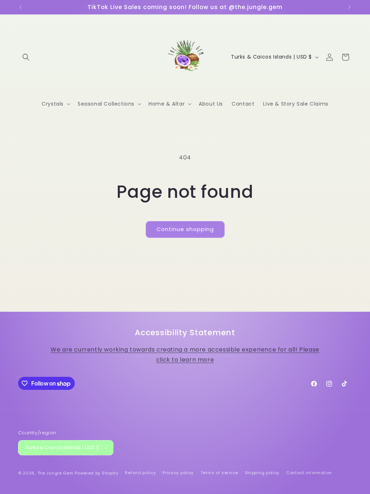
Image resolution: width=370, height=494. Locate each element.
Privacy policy (178, 473)
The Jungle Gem (55, 473)
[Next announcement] (349, 7)
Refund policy (140, 473)
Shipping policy (262, 473)
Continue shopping (185, 229)
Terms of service (219, 473)
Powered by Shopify (97, 473)
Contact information (309, 473)
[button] (26, 57)
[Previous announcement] (21, 7)
